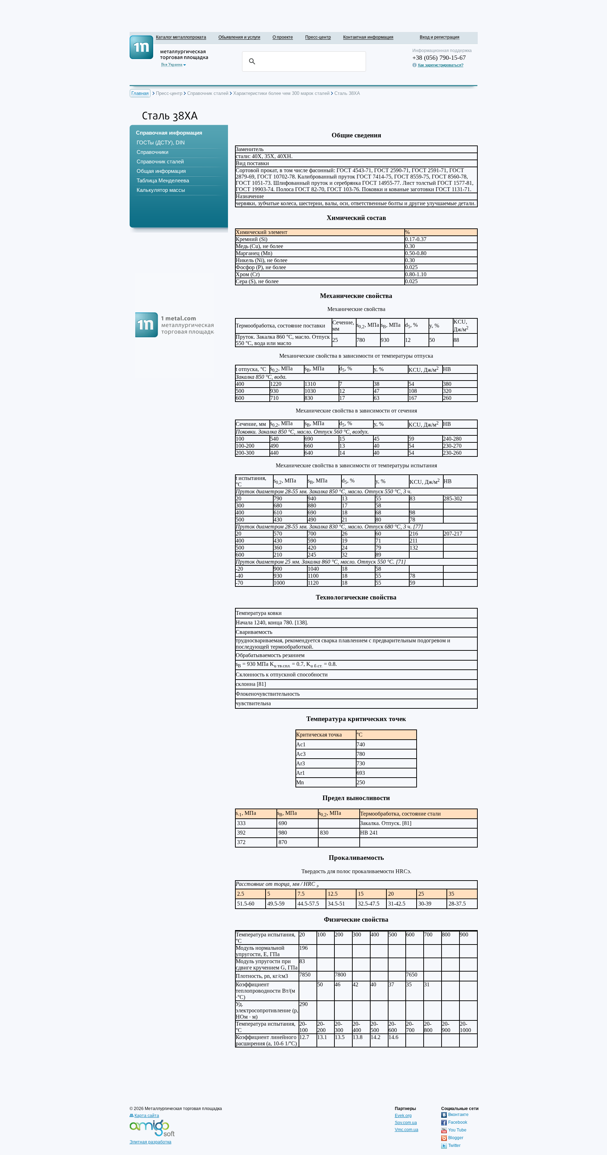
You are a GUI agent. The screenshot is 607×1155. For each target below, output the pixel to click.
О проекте (283, 37)
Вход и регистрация (439, 37)
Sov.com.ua (406, 1122)
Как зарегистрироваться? (440, 65)
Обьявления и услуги (239, 37)
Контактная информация (368, 37)
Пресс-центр (318, 37)
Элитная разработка (150, 1142)
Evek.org (403, 1115)
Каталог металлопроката (181, 37)
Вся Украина (171, 64)
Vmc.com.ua (406, 1129)
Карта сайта (147, 1115)
